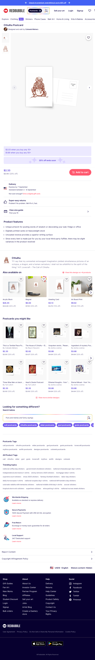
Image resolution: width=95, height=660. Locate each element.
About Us (26, 583)
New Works (8, 591)
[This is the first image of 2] (14, 87)
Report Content (9, 552)
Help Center (51, 591)
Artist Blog (27, 607)
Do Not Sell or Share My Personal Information (46, 632)
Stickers (29, 19)
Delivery (49, 583)
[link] (10, 425)
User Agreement (9, 632)
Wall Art (51, 19)
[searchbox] (47, 418)
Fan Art (6, 587)
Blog (5, 595)
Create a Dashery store (30, 612)
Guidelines (50, 595)
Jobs (24, 603)
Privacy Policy (22, 632)
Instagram (77, 583)
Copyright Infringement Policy (15, 559)
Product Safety (52, 599)
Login (5, 603)
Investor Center (29, 587)
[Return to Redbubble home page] (14, 11)
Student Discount (10, 599)
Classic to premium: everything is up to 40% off (47, 3)
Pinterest (77, 599)
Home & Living (62, 19)
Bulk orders (8, 611)
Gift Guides (8, 583)
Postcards (7, 441)
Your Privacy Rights (51, 612)
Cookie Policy (70, 632)
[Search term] (46, 10)
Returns (49, 587)
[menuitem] (5, 19)
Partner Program (29, 591)
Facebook (77, 587)
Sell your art (27, 599)
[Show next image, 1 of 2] (89, 87)
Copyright (50, 603)
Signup (6, 607)
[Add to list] (88, 37)
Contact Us (51, 607)
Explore (5, 19)
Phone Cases (40, 19)
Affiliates (26, 595)
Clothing (16, 19)
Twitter (76, 591)
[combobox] (38, 10)
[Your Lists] (89, 10)
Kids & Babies (77, 19)
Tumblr (76, 595)
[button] (47, 3)
